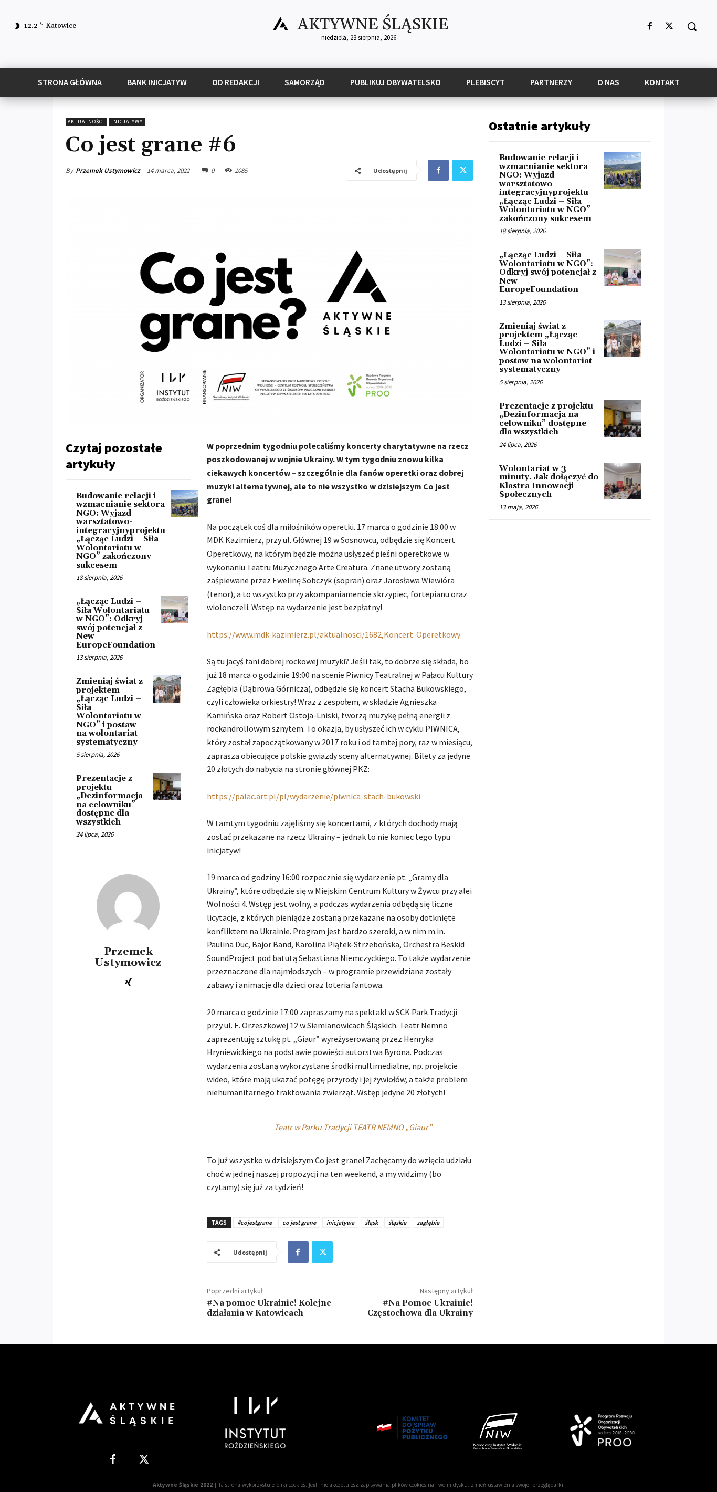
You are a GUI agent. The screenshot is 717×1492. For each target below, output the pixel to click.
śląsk (371, 1222)
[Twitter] (669, 26)
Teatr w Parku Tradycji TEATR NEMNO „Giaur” (353, 1127)
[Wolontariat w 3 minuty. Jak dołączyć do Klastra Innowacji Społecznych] (622, 481)
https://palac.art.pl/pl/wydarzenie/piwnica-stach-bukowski (313, 796)
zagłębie (428, 1222)
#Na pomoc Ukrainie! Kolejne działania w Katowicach (269, 1308)
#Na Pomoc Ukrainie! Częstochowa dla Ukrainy (420, 1308)
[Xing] (128, 980)
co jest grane (299, 1222)
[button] (691, 26)
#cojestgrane (254, 1222)
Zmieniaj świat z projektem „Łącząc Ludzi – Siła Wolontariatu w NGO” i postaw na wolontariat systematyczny (109, 711)
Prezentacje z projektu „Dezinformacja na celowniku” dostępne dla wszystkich (109, 800)
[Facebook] (650, 26)
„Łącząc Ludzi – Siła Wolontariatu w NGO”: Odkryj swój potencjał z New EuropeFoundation (115, 623)
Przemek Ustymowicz (108, 170)
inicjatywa (340, 1222)
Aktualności (86, 121)
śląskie (397, 1222)
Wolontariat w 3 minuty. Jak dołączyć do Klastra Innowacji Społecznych (548, 482)
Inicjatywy (127, 121)
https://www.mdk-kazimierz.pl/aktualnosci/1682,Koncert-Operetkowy (333, 634)
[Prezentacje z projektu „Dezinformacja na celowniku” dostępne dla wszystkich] (167, 786)
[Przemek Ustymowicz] (128, 905)
